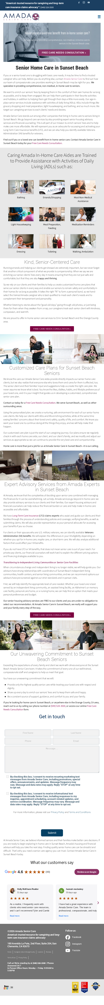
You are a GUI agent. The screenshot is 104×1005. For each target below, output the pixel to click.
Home (9, 952)
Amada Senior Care (73, 79)
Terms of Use (11, 958)
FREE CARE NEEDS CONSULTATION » (64, 52)
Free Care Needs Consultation (47, 143)
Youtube (76, 950)
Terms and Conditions (80, 812)
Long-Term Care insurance (25, 515)
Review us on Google (86, 871)
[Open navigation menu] (99, 16)
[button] (52, 328)
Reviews (48, 952)
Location (40, 952)
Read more (15, 915)
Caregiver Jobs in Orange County (24, 952)
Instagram (77, 944)
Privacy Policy (57, 812)
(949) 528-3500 (47, 7)
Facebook (76, 937)
